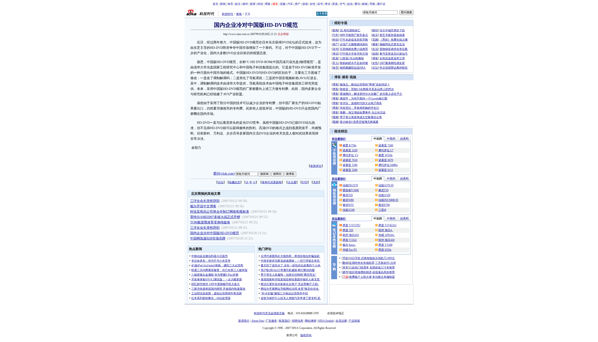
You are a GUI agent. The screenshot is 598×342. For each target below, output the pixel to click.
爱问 (357, 4)
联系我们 (284, 320)
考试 (327, 4)
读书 (320, 4)
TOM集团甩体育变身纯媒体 (210, 222)
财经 (245, 4)
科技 (260, 4)
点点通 (292, 182)
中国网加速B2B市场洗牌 (207, 238)
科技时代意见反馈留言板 (269, 313)
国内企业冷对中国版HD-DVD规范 (214, 233)
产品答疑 (354, 320)
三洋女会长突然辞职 (205, 201)
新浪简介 (243, 320)
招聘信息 (297, 320)
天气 (342, 4)
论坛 (220, 182)
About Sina (257, 320)
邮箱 (365, 4)
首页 (215, 4)
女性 (312, 4)
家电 (239, 14)
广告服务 (271, 320)
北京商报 (283, 34)
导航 (372, 4)
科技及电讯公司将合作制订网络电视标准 (219, 211)
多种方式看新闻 (271, 182)
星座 (335, 4)
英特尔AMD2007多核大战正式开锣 (215, 217)
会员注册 (341, 320)
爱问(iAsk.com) (224, 173)
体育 (230, 4)
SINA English (326, 320)
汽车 (290, 4)
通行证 (381, 4)
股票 (253, 4)
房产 (297, 4)
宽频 (282, 4)
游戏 (305, 4)
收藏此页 (234, 182)
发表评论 (315, 166)
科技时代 (227, 14)
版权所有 (306, 335)
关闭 (316, 182)
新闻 (223, 4)
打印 (304, 182)
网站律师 (310, 320)
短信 (350, 4)
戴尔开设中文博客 (203, 206)
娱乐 (238, 4)
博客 (268, 4)
